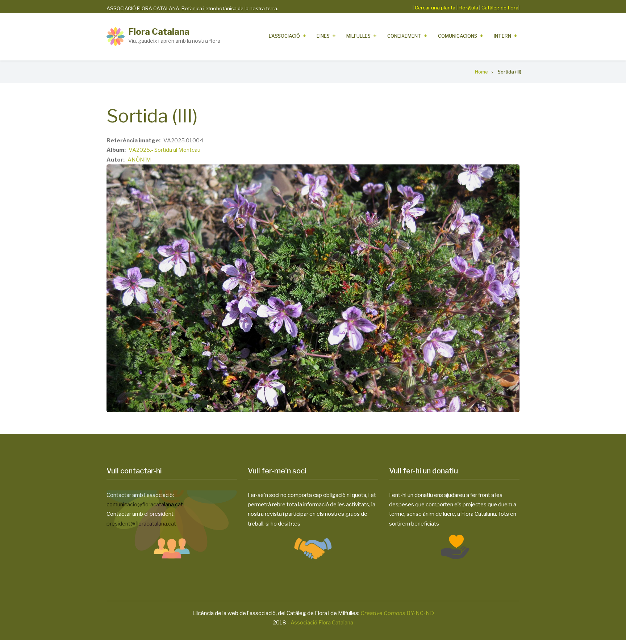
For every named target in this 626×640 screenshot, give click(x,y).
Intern (502, 36)
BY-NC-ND (397, 613)
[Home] (116, 36)
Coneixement (404, 36)
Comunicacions (457, 36)
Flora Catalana (158, 31)
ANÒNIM (139, 159)
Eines (323, 36)
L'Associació (284, 36)
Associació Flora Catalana (322, 622)
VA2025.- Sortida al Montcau (164, 150)
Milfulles (358, 36)
